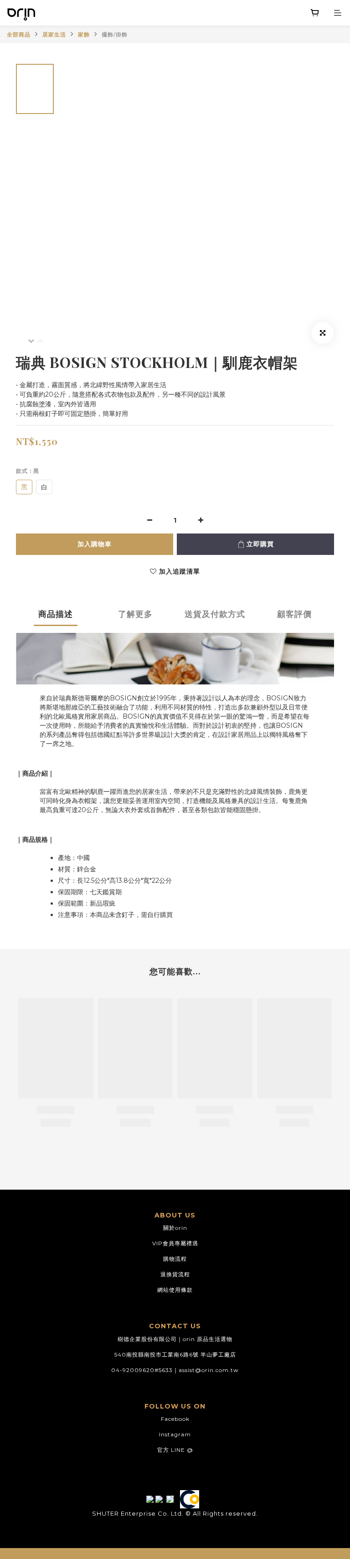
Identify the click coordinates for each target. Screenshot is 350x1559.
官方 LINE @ (175, 1449)
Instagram (175, 1434)
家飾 (84, 34)
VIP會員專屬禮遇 (175, 1243)
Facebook (175, 1418)
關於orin (175, 1227)
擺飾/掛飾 (115, 34)
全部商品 (19, 34)
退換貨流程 (175, 1274)
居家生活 (54, 34)
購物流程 (175, 1258)
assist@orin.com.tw (209, 1370)
